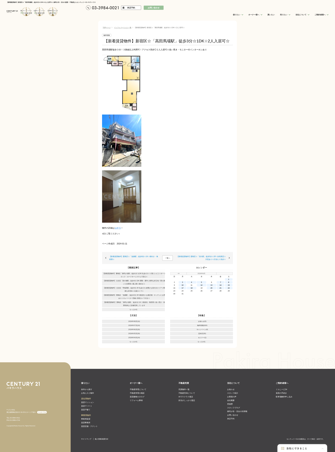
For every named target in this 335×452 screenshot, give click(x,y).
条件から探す (86, 389)
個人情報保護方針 (101, 439)
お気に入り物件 (87, 393)
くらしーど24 (281, 389)
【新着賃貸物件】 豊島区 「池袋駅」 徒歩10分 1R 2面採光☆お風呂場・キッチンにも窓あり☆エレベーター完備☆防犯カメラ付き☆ (134, 296)
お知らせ (230, 389)
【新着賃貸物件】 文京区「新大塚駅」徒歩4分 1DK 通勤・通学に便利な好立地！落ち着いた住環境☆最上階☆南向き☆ (134, 282)
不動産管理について (138, 389)
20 (211, 288)
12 (201, 285)
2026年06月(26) (134, 329)
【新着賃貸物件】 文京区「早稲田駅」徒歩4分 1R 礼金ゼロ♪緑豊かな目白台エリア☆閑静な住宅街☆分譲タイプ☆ (134, 289)
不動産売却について (186, 393)
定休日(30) (202, 333)
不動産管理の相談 (137, 393)
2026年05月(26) (134, 333)
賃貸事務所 (85, 423)
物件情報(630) (202, 325)
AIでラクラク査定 (185, 397)
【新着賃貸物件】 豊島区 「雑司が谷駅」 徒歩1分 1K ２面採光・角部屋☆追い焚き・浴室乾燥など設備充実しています (134, 303)
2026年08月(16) (134, 321)
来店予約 (131, 8)
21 (220, 288)
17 (182, 288)
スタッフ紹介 (232, 393)
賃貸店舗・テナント (89, 426)
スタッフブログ (233, 408)
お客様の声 (231, 397)
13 (211, 285)
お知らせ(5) (202, 321)
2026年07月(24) (134, 325)
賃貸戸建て (85, 410)
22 (229, 288)
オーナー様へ (136, 383)
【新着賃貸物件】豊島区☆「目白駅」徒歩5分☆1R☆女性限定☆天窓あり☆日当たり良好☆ (201, 257)
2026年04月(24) (134, 338)
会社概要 (230, 400)
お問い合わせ (154, 8)
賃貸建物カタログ (137, 397)
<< (179, 273)
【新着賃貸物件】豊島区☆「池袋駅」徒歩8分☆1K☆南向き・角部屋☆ (133, 257)
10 (182, 285)
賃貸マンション (87, 402)
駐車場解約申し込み (284, 397)
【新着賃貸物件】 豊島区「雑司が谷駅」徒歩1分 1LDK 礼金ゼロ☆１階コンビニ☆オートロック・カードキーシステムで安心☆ (134, 275)
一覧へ (167, 258)
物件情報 (107, 35)
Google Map (42, 412)
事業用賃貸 (85, 419)
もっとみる (133, 309)
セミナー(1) (202, 338)
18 (191, 288)
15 (229, 285)
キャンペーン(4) (202, 329)
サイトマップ (86, 439)
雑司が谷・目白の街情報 (237, 411)
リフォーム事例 (136, 400)
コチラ (118, 228)
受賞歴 (230, 404)
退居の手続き (281, 393)
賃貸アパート (86, 406)
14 (220, 285)
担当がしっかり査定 (186, 400)
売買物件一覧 (183, 389)
